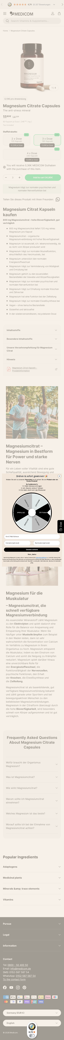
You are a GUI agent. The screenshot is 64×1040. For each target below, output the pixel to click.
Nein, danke (32, 554)
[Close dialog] (59, 476)
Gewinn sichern (32, 549)
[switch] (32, 1035)
